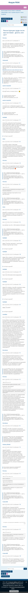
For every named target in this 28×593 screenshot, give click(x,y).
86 (20, 254)
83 (20, 209)
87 (20, 272)
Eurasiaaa (5, 350)
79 (19, 120)
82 (19, 184)
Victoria (5, 38)
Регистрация (4, 10)
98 (20, 556)
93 (19, 425)
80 (20, 141)
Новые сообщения (16, 10)
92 (20, 379)
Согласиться (14, 591)
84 (20, 222)
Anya (4, 139)
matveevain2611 (7, 85)
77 (19, 88)
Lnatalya (5, 314)
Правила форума (15, 12)
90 (20, 317)
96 (20, 504)
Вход (9, 10)
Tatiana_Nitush (6, 444)
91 (20, 352)
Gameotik (5, 501)
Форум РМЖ (14, 2)
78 (19, 103)
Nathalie (5, 117)
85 (19, 240)
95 (20, 473)
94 (20, 447)
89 (20, 304)
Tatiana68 (5, 60)
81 (20, 163)
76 (19, 63)
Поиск (21, 12)
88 (20, 284)
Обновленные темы (6, 12)
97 (20, 529)
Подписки (3, 14)
